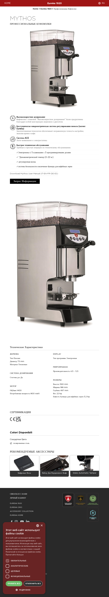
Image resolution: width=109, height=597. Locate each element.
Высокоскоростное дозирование (30, 117)
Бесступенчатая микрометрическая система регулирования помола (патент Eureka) (50, 127)
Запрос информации (24, 181)
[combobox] (37, 525)
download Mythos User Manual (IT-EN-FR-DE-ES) (34, 174)
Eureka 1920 (54, 3)
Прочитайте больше (15, 554)
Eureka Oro (16, 507)
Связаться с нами (18, 494)
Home (35, 9)
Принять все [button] (14, 583)
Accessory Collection (21, 511)
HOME (7, 3)
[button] (24, 589)
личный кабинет (18, 498)
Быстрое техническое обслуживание (32, 145)
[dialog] (24, 558)
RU (103, 3)
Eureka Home (16, 515)
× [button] (41, 525)
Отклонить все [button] (33, 583)
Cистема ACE (22, 138)
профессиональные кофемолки (65, 9)
